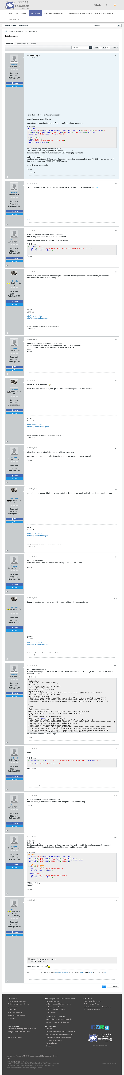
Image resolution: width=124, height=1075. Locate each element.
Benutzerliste (23, 25)
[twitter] (98, 1028)
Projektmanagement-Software (18, 1004)
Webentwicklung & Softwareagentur (58, 1004)
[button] (107, 5)
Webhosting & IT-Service (54, 1007)
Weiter (115, 987)
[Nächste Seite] (109, 47)
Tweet (15, 86)
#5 (116, 339)
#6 (116, 381)
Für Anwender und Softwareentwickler (59, 1034)
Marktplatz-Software (15, 1012)
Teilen (16, 83)
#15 (115, 900)
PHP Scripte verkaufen (54, 1040)
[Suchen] (119, 25)
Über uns (49, 1029)
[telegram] (107, 1028)
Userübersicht (51, 1012)
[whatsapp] (102, 1028)
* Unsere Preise (51, 1043)
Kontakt (18, 1056)
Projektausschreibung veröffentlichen (59, 1037)
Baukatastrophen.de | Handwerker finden (22, 1029)
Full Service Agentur (53, 1001)
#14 (115, 837)
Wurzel (14, 193)
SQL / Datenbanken (31, 31)
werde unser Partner (15, 1037)
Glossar (48, 1046)
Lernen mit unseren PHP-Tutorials (57, 1022)
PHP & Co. (13, 19)
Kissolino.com (30, 219)
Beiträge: (12, 78)
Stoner (14, 65)
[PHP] (17, 5)
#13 (115, 796)
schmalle (14, 281)
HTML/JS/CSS (65, 972)
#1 (116, 56)
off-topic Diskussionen (92, 1010)
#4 (116, 272)
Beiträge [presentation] (9, 44)
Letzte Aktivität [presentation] (22, 44)
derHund (14, 758)
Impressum (11, 1056)
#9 (116, 557)
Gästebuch (91, 972)
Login (98, 5)
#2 (116, 184)
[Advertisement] (72, 87)
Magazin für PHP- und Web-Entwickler (59, 1019)
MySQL (59, 972)
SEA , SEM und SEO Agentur (55, 1010)
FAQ (8, 1058)
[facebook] (93, 1028)
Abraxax (14, 909)
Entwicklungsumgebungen (17, 1001)
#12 (115, 749)
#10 (115, 598)
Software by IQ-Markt (109, 1063)
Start (10, 13)
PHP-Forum (35, 13)
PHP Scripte (21, 13)
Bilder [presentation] (33, 44)
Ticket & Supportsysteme (16, 1015)
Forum (11, 31)
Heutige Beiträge (10, 25)
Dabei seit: (14, 73)
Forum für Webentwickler (92, 1001)
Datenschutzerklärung (49, 1056)
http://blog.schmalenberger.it (38, 318)
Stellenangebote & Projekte (79, 13)
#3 (116, 231)
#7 (116, 448)
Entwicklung (19, 31)
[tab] (9, 43)
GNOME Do (82, 972)
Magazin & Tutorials (103, 13)
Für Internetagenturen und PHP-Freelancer (60, 1032)
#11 (115, 666)
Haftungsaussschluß (33, 1056)
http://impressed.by (34, 316)
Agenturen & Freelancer (53, 13)
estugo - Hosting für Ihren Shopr (19, 1032)
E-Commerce (12, 1007)
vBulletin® (17, 1061)
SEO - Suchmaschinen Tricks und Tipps (97, 1007)
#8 (116, 489)
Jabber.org (106, 972)
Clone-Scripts (12, 1010)
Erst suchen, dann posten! (35, 972)
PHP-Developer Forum (91, 1004)
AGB (23, 1056)
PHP (56, 972)
